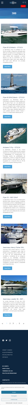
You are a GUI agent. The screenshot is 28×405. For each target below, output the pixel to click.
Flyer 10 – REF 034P (10, 197)
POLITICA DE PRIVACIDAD (9, 373)
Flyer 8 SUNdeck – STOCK (13, 47)
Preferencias (14, 399)
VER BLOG (5, 357)
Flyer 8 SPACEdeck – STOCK (13, 97)
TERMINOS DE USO (7, 371)
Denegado (14, 396)
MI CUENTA (5, 366)
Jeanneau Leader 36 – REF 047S (14, 299)
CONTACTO (6, 380)
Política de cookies (9, 402)
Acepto (14, 392)
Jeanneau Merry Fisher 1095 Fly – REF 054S (14, 247)
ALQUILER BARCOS (7, 352)
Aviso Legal (15, 402)
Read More (7, 66)
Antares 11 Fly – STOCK (11, 147)
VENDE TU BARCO (7, 350)
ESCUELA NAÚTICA (7, 354)
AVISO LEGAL (6, 368)
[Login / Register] (23, 2)
